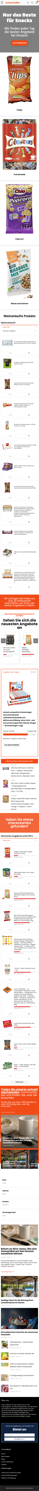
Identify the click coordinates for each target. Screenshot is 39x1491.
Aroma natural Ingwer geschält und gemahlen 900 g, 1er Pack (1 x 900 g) (25, 342)
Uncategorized (8, 1212)
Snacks (5, 1201)
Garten (5, 1191)
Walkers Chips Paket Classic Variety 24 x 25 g (23, 852)
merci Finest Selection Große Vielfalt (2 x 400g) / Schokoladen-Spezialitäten (25, 446)
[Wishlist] (32, 3)
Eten (4, 1180)
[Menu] (2, 2)
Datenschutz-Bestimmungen (11, 1473)
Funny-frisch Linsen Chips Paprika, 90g (25, 1045)
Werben (4, 1464)
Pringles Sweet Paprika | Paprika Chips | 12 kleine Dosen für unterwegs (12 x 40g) (24, 405)
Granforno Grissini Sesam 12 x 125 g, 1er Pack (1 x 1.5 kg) (24, 425)
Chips (12, 780)
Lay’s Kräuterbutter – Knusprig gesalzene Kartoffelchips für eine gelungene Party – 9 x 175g (18, 729)
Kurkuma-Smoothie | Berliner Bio (22, 1353)
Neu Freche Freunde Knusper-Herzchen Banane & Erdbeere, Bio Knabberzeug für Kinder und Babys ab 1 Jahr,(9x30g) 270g (25, 917)
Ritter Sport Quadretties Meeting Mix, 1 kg (25, 552)
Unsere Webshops (7, 1462)
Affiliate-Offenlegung (8, 1478)
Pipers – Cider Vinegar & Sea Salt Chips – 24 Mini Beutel (24, 1065)
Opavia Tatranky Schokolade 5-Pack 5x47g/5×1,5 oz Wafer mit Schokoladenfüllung (24, 532)
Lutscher (13, 795)
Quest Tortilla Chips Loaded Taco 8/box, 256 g (24, 466)
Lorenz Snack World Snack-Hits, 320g (24, 1024)
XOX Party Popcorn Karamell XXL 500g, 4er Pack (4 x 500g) (24, 383)
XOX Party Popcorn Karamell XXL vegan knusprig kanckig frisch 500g (25, 487)
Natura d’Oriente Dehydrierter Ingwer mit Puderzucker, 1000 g (27, 652)
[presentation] (3, 640)
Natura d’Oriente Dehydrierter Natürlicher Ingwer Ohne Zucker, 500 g (24, 894)
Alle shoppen (5, 1456)
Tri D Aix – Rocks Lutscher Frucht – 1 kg (24, 969)
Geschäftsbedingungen (9, 1475)
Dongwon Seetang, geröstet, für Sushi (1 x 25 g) (24, 363)
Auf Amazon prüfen (11, 752)
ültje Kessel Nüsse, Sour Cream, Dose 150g (24, 873)
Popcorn (13, 765)
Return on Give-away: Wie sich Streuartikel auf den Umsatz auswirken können (19, 1251)
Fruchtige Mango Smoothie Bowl (22, 1375)
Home (3, 1454)
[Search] (28, 2)
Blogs (3, 1459)
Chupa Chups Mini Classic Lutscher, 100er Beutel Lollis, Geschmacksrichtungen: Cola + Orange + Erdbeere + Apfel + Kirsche (24, 803)
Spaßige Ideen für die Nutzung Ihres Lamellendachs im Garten (17, 1301)
